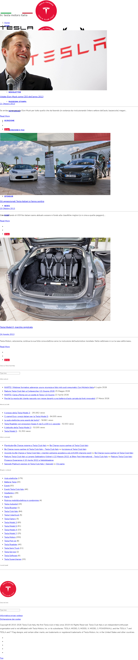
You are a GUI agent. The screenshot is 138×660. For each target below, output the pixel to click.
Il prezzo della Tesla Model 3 (17, 412)
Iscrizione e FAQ (16, 130)
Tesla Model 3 (10, 522)
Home (7, 22)
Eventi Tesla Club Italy (14, 489)
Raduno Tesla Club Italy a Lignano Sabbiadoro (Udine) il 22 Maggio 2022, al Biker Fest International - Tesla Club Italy (56, 456)
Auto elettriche (10, 478)
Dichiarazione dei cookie (10, 619)
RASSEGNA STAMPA (17, 102)
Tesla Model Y (10, 533)
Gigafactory (9, 493)
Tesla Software (10, 555)
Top (1, 658)
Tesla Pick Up (10, 541)
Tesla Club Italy (11, 511)
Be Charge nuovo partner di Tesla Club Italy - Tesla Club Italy (31, 449)
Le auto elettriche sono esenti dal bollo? (21, 420)
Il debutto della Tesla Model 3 (17, 427)
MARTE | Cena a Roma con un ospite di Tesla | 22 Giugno (29, 395)
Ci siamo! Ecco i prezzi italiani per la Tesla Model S (26, 416)
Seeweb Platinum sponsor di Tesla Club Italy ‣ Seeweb (28, 464)
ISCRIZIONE (9, 120)
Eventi (7, 485)
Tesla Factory (10, 518)
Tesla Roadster (10, 544)
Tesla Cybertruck (11, 515)
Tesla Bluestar (10, 507)
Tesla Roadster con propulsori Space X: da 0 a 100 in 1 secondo (32, 424)
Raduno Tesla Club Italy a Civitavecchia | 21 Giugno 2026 (29, 391)
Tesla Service (10, 552)
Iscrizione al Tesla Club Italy (74, 449)
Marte (6, 496)
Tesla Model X (10, 529)
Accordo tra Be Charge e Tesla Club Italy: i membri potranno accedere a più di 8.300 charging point (47, 453)
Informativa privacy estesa (11, 615)
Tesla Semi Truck (11, 548)
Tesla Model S (10, 431)
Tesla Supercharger (13, 559)
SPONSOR (8, 196)
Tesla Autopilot (11, 504)
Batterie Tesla (10, 482)
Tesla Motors (10, 537)
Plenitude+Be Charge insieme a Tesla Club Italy (25, 445)
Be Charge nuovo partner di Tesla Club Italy (69, 445)
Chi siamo (60, 464)
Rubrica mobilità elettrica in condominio (21, 500)
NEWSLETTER (15, 92)
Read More (5, 116)
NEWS (7, 206)
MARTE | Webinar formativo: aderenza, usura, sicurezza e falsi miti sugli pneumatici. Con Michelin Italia (49, 387)
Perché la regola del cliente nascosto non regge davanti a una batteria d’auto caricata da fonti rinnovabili (49, 398)
